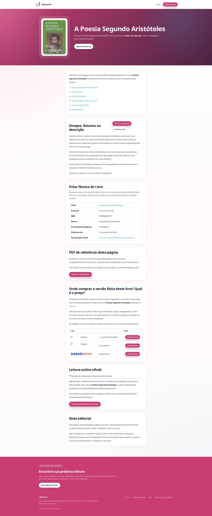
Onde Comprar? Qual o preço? (84, 101)
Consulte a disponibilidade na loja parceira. (117, 237)
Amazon (72, 306)
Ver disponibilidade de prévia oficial (84, 404)
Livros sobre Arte (139, 497)
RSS (150, 497)
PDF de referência (79, 96)
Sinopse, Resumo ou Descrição (84, 87)
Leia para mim (119, 129)
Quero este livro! (83, 46)
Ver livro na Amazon (122, 123)
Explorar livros (170, 4)
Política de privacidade (163, 497)
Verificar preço (132, 337)
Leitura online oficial (80, 105)
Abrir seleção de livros (49, 485)
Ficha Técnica (77, 92)
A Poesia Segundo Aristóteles (111, 205)
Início (158, 4)
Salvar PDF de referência (80, 274)
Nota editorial (77, 109)
